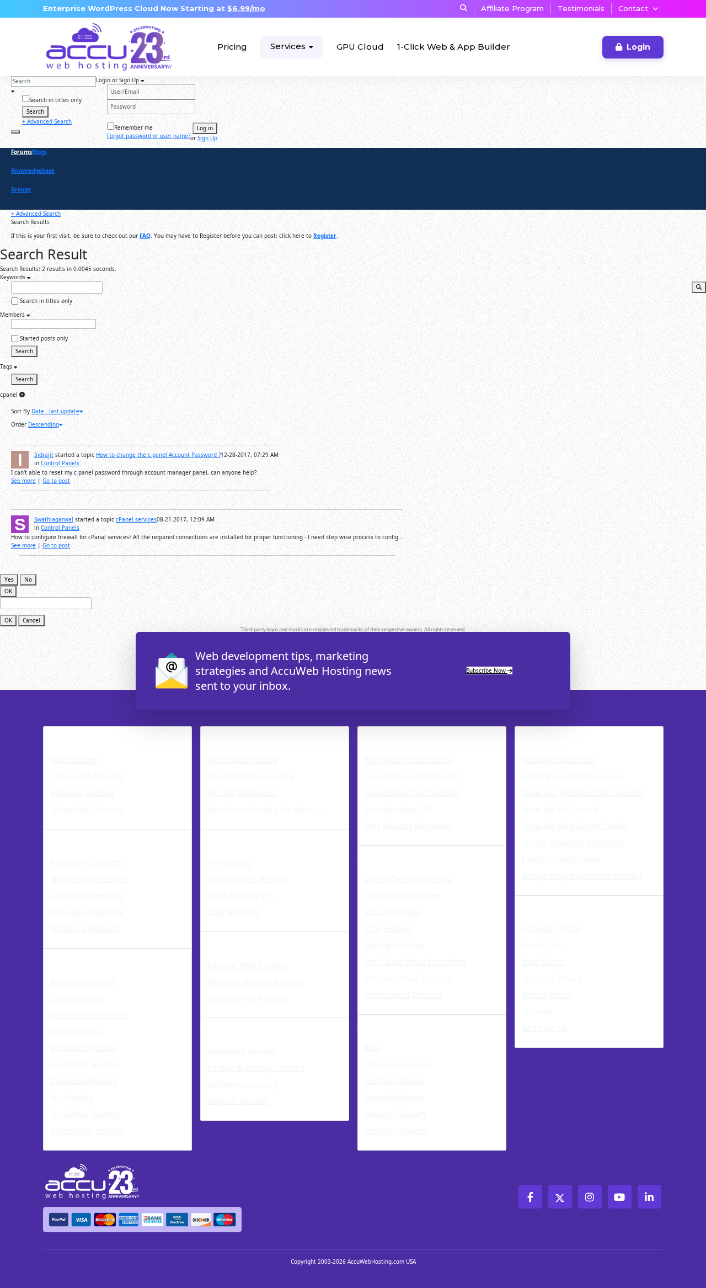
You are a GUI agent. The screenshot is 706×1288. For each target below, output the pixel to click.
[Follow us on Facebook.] (530, 1197)
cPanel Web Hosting (87, 809)
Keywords (13, 277)
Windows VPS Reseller (247, 998)
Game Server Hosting (89, 1014)
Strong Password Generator (573, 842)
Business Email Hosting (408, 978)
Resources (386, 1021)
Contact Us (541, 945)
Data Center (544, 961)
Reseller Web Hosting (247, 965)
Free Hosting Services (416, 733)
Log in (205, 128)
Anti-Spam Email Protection (415, 961)
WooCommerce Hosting (250, 776)
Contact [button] (633, 8)
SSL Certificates (393, 912)
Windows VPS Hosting (247, 879)
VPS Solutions (238, 836)
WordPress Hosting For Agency (264, 809)
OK (8, 591)
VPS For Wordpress (242, 792)
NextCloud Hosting (85, 1064)
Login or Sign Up (118, 80)
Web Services (394, 852)
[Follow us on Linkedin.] (649, 1197)
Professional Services (403, 994)
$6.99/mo (246, 8)
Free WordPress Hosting (409, 759)
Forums (21, 152)
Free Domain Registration (412, 776)
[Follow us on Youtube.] (620, 1197)
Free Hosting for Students (412, 792)
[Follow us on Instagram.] (590, 1197)
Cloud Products (85, 836)
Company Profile (552, 928)
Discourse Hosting (83, 1081)
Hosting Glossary (396, 1114)
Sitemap (537, 1011)
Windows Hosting (82, 792)
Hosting (65, 733)
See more (23, 481)
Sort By (20, 411)
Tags (7, 366)
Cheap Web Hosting (87, 776)
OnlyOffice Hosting (85, 1114)
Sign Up (207, 138)
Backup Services (394, 945)
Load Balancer (233, 912)
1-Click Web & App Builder (453, 46)
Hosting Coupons (396, 1130)
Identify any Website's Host (572, 776)
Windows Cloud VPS (86, 862)
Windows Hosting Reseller (255, 981)
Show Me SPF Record (560, 809)
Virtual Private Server (89, 879)
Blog (373, 1047)
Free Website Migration (408, 826)
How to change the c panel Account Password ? (158, 455)
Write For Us (544, 1028)
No (28, 579)
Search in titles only (55, 100)
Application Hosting (86, 895)
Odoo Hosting (75, 1031)
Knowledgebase (33, 170)
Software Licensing (242, 1084)
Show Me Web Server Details (575, 826)
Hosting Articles (394, 1081)
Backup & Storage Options (255, 1067)
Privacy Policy (546, 994)
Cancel (31, 620)
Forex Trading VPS (240, 895)
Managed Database (86, 912)
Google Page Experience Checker (582, 875)
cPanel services (136, 519)
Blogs (39, 152)
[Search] (15, 132)
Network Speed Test (558, 759)
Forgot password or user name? (148, 136)
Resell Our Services (252, 938)
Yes (9, 579)
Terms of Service (552, 978)
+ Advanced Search (47, 121)
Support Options (238, 1100)
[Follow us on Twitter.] (560, 1197)
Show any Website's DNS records (582, 792)
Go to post (56, 481)
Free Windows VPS (398, 809)
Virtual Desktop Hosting (408, 879)
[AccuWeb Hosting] (84, 46)
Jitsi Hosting (72, 1097)
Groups (21, 189)
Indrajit (44, 455)
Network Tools (554, 733)
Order (18, 424)
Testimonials (581, 8)
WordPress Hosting (253, 733)
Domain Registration (403, 895)
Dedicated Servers (251, 1024)
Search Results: (20, 269)
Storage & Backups (85, 928)
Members (13, 314)
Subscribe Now (487, 670)
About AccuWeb (558, 902)
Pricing (232, 46)
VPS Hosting (229, 862)
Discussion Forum (397, 1064)
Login (638, 47)
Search (35, 111)
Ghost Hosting (76, 998)
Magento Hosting (82, 981)
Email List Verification (561, 859)
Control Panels (60, 463)
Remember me (133, 127)
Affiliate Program (512, 8)
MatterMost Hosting (87, 1130)
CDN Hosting (388, 928)
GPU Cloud (360, 46)
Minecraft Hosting (83, 1047)
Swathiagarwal (53, 519)
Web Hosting (74, 759)
